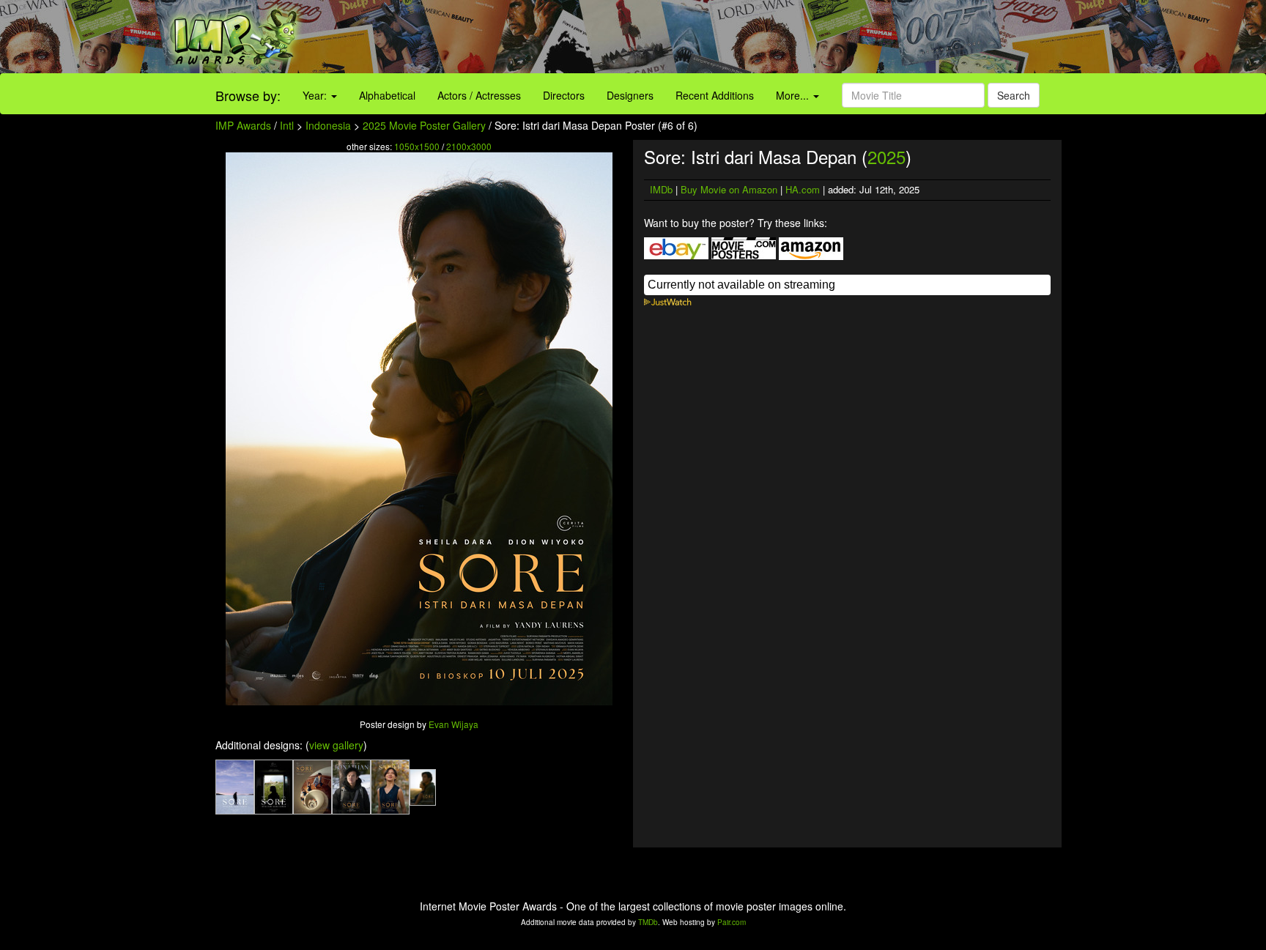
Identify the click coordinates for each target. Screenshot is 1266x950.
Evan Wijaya (453, 724)
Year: (316, 95)
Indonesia (328, 125)
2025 (886, 156)
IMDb (661, 189)
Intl (287, 125)
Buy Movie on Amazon (729, 189)
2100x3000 (469, 146)
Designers (630, 95)
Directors (564, 95)
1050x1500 (417, 146)
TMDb (648, 922)
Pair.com (731, 922)
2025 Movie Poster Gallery (424, 125)
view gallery (336, 745)
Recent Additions (714, 95)
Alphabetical (387, 95)
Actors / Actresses (479, 95)
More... (794, 95)
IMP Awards (243, 125)
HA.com (802, 189)
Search (1013, 95)
